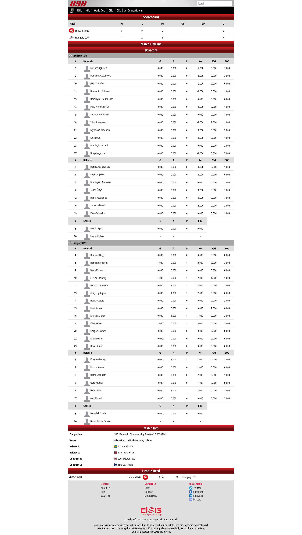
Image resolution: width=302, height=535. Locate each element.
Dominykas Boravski (100, 182)
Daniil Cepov (96, 228)
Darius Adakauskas (100, 166)
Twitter (197, 488)
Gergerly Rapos (98, 293)
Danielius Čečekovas (100, 75)
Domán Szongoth (99, 262)
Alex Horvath (96, 398)
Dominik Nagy (97, 255)
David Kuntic (96, 346)
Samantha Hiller (126, 452)
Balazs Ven (95, 390)
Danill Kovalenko (98, 197)
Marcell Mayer (97, 315)
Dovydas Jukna (97, 153)
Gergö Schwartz (98, 331)
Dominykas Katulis (99, 145)
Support (149, 492)
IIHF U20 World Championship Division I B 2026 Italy (140, 434)
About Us (105, 488)
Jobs (103, 492)
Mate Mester (96, 338)
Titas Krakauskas (98, 122)
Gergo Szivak (96, 382)
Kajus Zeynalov (97, 213)
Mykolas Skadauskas (101, 130)
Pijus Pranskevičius (99, 106)
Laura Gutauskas (126, 458)
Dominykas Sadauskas (101, 99)
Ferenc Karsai (97, 367)
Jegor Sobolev (97, 83)
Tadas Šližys (96, 190)
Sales (147, 488)
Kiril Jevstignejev (98, 68)
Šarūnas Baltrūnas (99, 114)
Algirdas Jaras (97, 174)
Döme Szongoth (98, 374)
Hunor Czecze (97, 300)
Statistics (105, 496)
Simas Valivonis (98, 205)
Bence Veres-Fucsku (100, 421)
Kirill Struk (95, 137)
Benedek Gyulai (98, 413)
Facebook (198, 492)
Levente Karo (96, 308)
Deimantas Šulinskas (100, 91)
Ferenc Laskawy (98, 278)
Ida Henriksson (126, 446)
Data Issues (151, 496)
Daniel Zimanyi (97, 270)
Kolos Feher (96, 323)
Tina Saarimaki (125, 464)
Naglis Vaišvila (97, 236)
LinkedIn (198, 496)
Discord (197, 499)
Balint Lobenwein (99, 285)
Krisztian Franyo (98, 359)
